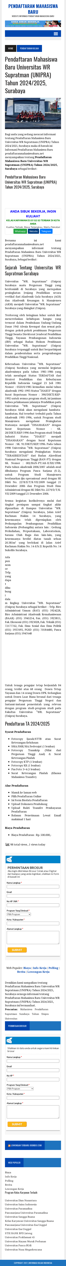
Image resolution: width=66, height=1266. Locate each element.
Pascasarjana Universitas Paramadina (26, 1212)
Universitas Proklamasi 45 (20, 1237)
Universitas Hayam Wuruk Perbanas (25, 1241)
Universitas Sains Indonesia (21, 1204)
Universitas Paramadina (18, 1208)
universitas (11, 1018)
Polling (53, 968)
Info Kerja (39, 968)
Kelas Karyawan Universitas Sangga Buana (29, 1221)
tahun (35, 1013)
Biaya (27, 968)
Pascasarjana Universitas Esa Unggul (26, 1225)
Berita (21, 972)
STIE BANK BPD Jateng (18, 1233)
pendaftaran (41, 1009)
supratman (11, 1013)
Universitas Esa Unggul (18, 1229)
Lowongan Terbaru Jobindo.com (26, 1145)
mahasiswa (26, 1009)
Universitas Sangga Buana (20, 1216)
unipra (45, 1013)
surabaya (24, 1013)
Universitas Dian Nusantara (21, 1200)
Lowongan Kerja (38, 972)
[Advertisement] (37, 577)
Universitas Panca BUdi (18, 1245)
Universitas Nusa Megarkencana (23, 1249)
